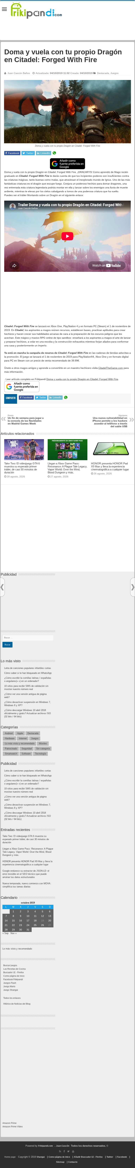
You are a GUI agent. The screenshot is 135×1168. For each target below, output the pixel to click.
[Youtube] (73, 1151)
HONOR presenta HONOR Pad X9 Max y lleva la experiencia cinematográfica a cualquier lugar (110, 466)
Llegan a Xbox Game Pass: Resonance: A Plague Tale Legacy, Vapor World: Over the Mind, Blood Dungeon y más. (67, 468)
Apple (20, 733)
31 (28, 929)
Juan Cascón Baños (19, 73)
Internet (23, 738)
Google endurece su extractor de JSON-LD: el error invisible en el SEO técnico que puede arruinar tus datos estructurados (25, 874)
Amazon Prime (9, 1123)
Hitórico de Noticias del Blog (16, 1004)
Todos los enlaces (12, 998)
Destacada (103, 73)
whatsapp (54, 153)
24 (28, 925)
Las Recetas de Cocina (14, 969)
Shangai (41, 1157)
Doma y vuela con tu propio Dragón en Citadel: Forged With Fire (82, 379)
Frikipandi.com (45, 1146)
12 (42, 916)
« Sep (5, 933)
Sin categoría (43, 748)
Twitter (110, 1157)
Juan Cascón (62, 1146)
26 (42, 925)
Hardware (9, 738)
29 (13, 929)
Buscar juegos (10, 965)
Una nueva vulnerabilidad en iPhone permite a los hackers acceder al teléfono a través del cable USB (109, 421)
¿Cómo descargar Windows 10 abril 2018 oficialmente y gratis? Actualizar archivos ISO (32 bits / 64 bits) (27, 713)
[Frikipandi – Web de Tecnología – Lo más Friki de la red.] (40, 9)
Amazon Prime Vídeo (12, 1126)
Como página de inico (13, 976)
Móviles (43, 743)
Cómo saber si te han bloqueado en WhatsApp (28, 673)
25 (35, 925)
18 (35, 920)
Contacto (72, 1162)
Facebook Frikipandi (13, 979)
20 (49, 920)
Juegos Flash (9, 983)
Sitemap (60, 1162)
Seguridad (27, 748)
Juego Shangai (10, 990)
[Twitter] (68, 1151)
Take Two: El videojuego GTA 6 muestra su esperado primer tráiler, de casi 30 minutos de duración (22, 468)
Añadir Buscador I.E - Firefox (88, 1157)
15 (13, 920)
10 (28, 916)
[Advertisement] (67, 299)
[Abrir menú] (4, 9)
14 (6, 920)
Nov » (14, 933)
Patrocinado (11, 748)
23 (20, 925)
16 (20, 920)
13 (49, 916)
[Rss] (60, 1151)
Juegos (114, 73)
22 (13, 925)
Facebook (122, 1157)
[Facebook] (64, 1151)
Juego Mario (9, 986)
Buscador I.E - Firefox (13, 972)
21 (6, 925)
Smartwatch (11, 753)
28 (6, 929)
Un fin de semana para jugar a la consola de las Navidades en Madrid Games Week (26, 419)
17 (28, 920)
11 (35, 916)
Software (26, 753)
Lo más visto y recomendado (19, 743)
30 (20, 929)
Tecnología (40, 753)
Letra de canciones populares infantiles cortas (27, 668)
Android (9, 733)
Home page (10, 1157)
